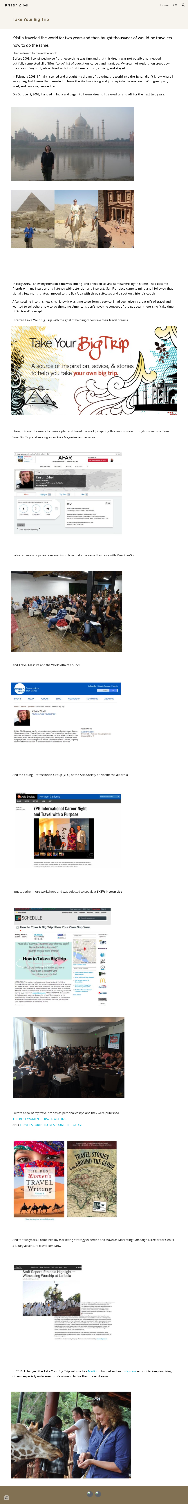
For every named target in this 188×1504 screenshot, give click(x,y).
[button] (183, 5)
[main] (94, 19)
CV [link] (175, 5)
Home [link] (164, 5)
